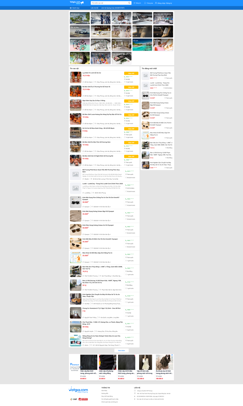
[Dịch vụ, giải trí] (121, 18)
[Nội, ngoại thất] (121, 44)
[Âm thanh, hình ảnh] (142, 31)
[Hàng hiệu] (163, 31)
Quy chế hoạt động (107, 396)
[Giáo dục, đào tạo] (101, 58)
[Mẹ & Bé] (80, 58)
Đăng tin (138, 3)
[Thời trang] (121, 31)
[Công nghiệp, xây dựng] (101, 44)
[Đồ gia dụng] (101, 31)
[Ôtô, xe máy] (80, 31)
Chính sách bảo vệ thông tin (109, 402)
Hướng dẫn (104, 393)
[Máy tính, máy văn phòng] (163, 18)
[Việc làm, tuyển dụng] (101, 18)
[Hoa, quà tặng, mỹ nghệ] (121, 58)
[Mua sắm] (163, 44)
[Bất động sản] (80, 18)
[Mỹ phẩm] (80, 44)
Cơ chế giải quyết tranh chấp (109, 399)
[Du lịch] (142, 44)
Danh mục (75, 8)
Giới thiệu (104, 390)
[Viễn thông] (142, 18)
